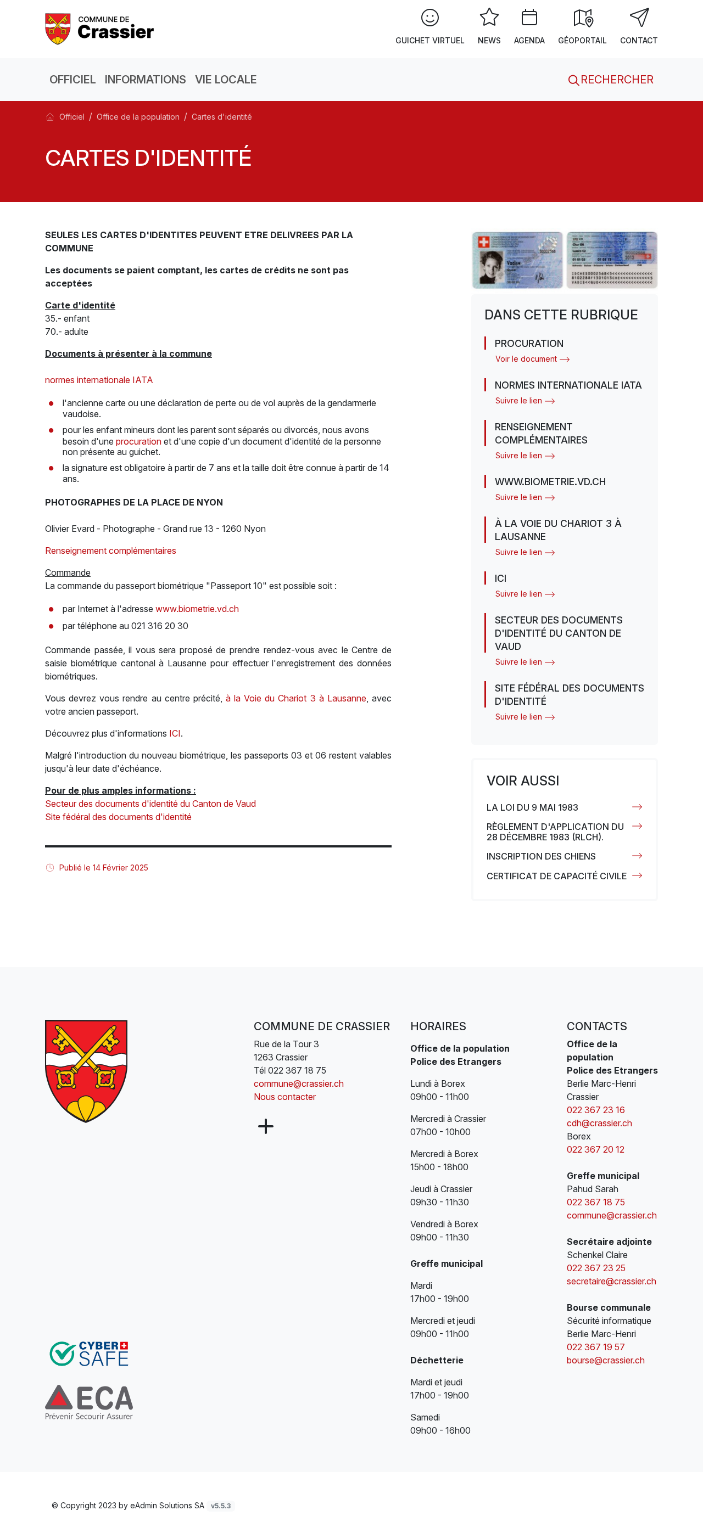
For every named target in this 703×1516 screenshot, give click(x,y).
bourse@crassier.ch (606, 1360)
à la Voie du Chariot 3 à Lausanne (296, 698)
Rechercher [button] (616, 79)
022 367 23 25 (596, 1267)
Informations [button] (145, 79)
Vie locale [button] (226, 79)
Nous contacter (285, 1096)
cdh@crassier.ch (599, 1123)
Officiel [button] (72, 79)
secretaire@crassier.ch (611, 1281)
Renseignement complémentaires (110, 550)
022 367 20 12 (597, 1149)
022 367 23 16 (596, 1109)
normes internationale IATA (99, 379)
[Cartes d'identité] (104, 28)
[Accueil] (50, 116)
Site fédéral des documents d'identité (118, 816)
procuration (138, 441)
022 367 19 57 (596, 1346)
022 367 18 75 (297, 1070)
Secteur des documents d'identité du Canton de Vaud (150, 803)
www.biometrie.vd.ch (197, 608)
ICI (175, 733)
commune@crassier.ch (299, 1083)
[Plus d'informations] (265, 1126)
